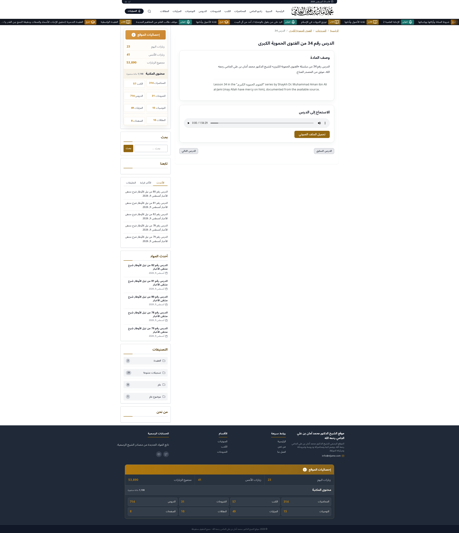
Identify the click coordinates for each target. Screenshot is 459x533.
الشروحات (321, 31)
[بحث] (149, 11)
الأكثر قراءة (145, 182)
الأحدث (160, 182)
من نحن (282, 446)
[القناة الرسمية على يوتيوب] (126, 1)
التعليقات (131, 182)
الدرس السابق (324, 151)
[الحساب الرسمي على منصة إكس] (129, 1)
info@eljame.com (331, 456)
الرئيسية (334, 31)
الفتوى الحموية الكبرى (300, 31)
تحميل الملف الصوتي (312, 134)
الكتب (224, 446)
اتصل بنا (281, 451)
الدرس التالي (189, 151)
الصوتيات (222, 441)
